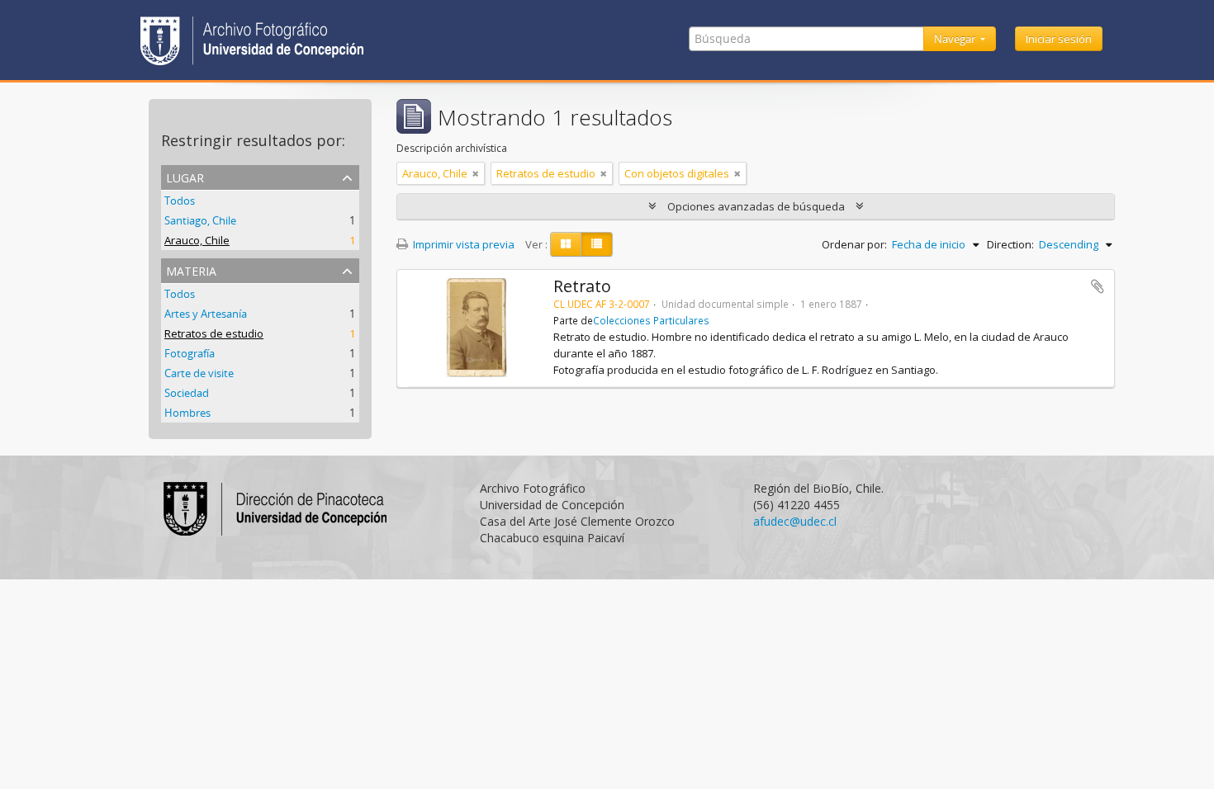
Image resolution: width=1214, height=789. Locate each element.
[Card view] (565, 244)
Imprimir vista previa (462, 244)
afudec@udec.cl (795, 521)
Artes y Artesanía (205, 313)
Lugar (185, 176)
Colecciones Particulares (651, 320)
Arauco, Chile (197, 240)
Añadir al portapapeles (1097, 286)
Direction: (1010, 244)
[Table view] (597, 244)
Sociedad (186, 392)
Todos (179, 200)
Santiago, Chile (200, 220)
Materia (191, 269)
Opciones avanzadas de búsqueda (756, 206)
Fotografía (189, 353)
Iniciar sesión (1059, 38)
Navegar (956, 38)
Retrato (582, 286)
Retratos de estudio (213, 333)
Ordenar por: (854, 244)
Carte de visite (199, 373)
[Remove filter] (475, 173)
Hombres (187, 412)
